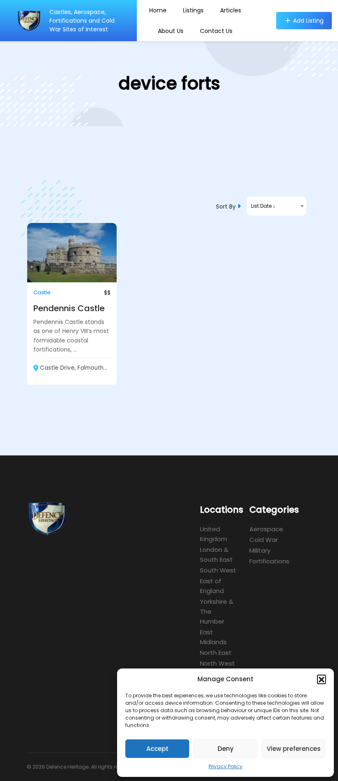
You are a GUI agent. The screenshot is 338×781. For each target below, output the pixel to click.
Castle (42, 292)
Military (259, 550)
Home (158, 10)
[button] (321, 679)
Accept (157, 748)
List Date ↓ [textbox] (263, 205)
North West (217, 663)
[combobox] (276, 206)
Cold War (263, 539)
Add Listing (308, 20)
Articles (230, 10)
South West (218, 570)
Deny (226, 748)
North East (216, 652)
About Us (170, 31)
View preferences (294, 748)
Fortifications (269, 561)
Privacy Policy (225, 766)
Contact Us (216, 31)
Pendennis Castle (69, 308)
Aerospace (266, 529)
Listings (193, 10)
